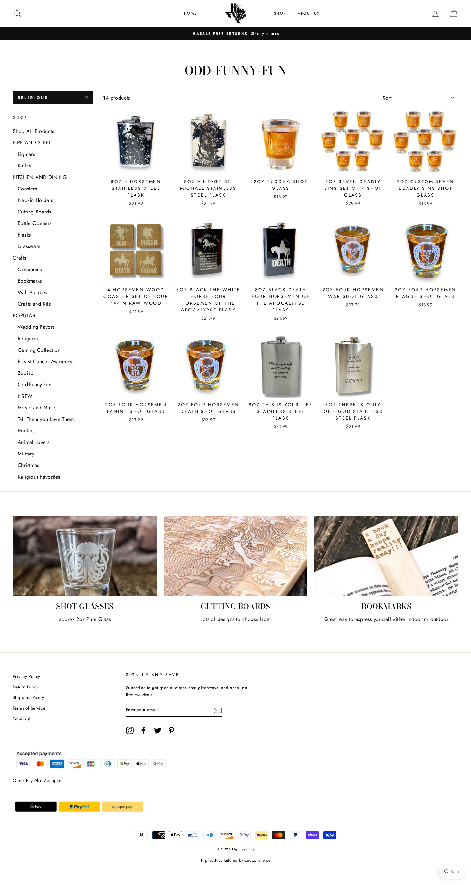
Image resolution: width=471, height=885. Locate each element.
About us (309, 13)
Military (26, 453)
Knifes (24, 165)
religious (33, 98)
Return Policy (25, 687)
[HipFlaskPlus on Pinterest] (171, 730)
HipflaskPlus (211, 860)
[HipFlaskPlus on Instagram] (130, 730)
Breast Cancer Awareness (46, 361)
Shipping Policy (28, 697)
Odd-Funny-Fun (34, 384)
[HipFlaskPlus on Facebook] (143, 730)
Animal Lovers (33, 442)
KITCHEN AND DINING (40, 177)
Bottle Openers (35, 223)
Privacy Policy (26, 676)
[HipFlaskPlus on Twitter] (157, 730)
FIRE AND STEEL (32, 142)
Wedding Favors (36, 327)
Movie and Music (37, 407)
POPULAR (24, 315)
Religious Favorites (39, 476)
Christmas (28, 465)
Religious (28, 338)
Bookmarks (30, 281)
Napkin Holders (35, 200)
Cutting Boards (34, 211)
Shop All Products (33, 131)
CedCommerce (257, 860)
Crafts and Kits (34, 304)
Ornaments (30, 269)
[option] (235, 33)
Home (190, 13)
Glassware (29, 246)
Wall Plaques (32, 292)
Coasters (27, 188)
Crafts (19, 257)
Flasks (24, 234)
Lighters (26, 154)
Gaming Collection (39, 350)
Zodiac (25, 373)
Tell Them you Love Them (46, 419)
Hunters (26, 430)
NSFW (25, 396)
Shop (280, 13)
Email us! (22, 719)
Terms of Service (29, 708)
